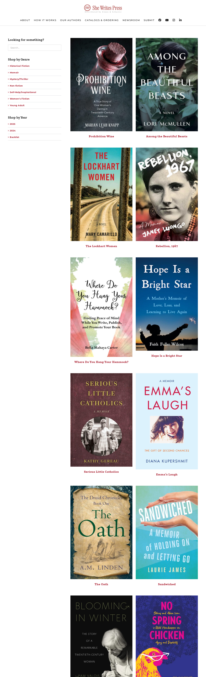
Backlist (14, 137)
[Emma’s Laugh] (167, 421)
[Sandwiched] (167, 532)
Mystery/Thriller (19, 79)
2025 (12, 124)
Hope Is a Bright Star (166, 355)
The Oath (101, 584)
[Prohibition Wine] (101, 84)
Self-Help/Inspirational (23, 92)
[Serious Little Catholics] (101, 420)
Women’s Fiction (20, 98)
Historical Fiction (20, 66)
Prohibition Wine (101, 136)
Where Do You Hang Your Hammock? (101, 362)
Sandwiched (167, 584)
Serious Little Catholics (101, 471)
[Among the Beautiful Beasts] (167, 84)
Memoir (14, 72)
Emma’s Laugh (167, 474)
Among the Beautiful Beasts (166, 136)
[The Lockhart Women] (101, 194)
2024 (13, 130)
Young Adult (17, 105)
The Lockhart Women (101, 246)
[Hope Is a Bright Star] (167, 304)
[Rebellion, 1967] (167, 194)
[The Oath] (101, 532)
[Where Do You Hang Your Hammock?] (101, 307)
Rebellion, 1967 (167, 246)
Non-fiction (16, 85)
